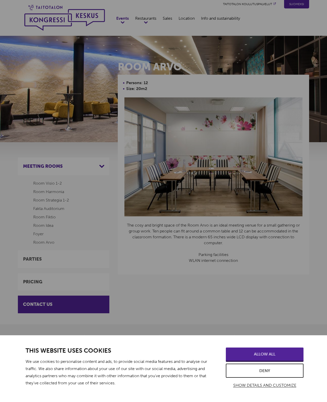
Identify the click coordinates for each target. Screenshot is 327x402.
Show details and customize (264, 385)
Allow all (264, 354)
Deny (264, 370)
